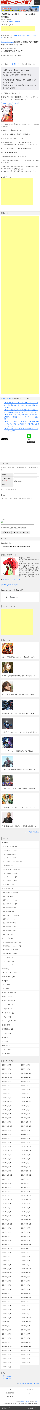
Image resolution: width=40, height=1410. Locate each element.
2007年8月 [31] (26, 1301)
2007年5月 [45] (7, 1309)
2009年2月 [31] (26, 1265)
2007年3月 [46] (7, 1313)
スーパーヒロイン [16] (9, 1021)
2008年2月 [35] (26, 1289)
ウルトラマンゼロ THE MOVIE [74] (12, 861)
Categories (10, 1393)
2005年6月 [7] (25, 1354)
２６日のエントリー (7, 42)
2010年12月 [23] (26, 1220)
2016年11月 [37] (7, 1077)
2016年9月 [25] (7, 1081)
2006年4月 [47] (26, 1334)
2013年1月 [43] (7, 1171)
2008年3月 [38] (7, 1289)
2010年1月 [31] (7, 1244)
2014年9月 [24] (7, 1130)
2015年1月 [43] (7, 1122)
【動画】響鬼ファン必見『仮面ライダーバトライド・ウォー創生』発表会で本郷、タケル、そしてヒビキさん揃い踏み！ (21, 405)
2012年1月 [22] (7, 1195)
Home (10, 1389)
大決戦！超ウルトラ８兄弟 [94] (11, 869)
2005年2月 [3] (25, 1362)
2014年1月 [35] (7, 1146)
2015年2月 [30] (26, 1118)
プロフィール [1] (7, 1049)
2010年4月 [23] (26, 1236)
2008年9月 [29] (7, 1277)
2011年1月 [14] (7, 1220)
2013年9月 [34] (7, 1154)
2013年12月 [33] (26, 1146)
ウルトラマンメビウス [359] (10, 873)
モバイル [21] (6, 1041)
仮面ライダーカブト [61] (9, 926)
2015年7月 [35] (7, 1110)
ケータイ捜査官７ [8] (8, 1000)
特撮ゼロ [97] (6, 1045)
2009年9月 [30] (7, 1252)
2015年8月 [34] (26, 1106)
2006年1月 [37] (7, 1342)
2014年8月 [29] (26, 1130)
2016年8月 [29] (26, 1081)
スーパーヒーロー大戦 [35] (10, 972)
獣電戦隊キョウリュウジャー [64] (12, 946)
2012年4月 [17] (26, 1187)
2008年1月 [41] (7, 1293)
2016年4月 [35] (26, 1089)
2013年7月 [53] (7, 1159)
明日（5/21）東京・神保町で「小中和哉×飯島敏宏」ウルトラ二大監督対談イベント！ (20, 826)
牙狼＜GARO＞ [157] (8, 976)
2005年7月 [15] (7, 1354)
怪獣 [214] (5, 981)
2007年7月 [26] (7, 1305)
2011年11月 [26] (7, 1199)
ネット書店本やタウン (15, 64)
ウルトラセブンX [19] (8, 884)
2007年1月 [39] (7, 1318)
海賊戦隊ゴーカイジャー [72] (10, 953)
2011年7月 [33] (7, 1208)
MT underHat (7, 1378)
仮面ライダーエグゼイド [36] (10, 892)
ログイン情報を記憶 (10, 489)
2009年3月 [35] (7, 1265)
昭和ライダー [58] (7, 934)
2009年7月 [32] (7, 1256)
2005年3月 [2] (6, 1362)
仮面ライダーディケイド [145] (11, 915)
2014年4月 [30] (26, 1138)
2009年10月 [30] (26, 1248)
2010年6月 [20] (26, 1232)
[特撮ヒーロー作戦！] (20, 2)
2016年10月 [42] (26, 1077)
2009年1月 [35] (7, 1269)
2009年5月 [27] (7, 1260)
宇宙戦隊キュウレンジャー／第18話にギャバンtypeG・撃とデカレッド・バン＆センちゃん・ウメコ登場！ (20, 713)
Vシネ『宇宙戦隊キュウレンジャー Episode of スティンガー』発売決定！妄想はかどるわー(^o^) (20, 657)
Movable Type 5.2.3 (24, 1401)
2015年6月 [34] (26, 1110)
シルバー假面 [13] (7, 1005)
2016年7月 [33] (7, 1085)
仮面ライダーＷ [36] (8, 911)
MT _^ (37, 1401)
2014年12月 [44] (26, 1122)
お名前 (4, 474)
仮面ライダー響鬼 (14, 21)
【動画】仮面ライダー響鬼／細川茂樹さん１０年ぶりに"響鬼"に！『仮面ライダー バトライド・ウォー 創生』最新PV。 (21, 417)
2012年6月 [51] (26, 1183)
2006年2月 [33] (26, 1338)
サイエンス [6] (6, 1033)
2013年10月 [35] (26, 1150)
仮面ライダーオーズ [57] (9, 907)
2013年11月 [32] (7, 1150)
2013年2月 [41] (26, 1167)
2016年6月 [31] (26, 1085)
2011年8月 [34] (26, 1203)
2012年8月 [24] (26, 1179)
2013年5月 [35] (7, 1163)
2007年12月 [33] (26, 1293)
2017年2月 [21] (26, 1069)
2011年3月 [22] (7, 1216)
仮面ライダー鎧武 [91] (9, 896)
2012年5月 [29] (7, 1187)
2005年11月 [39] (7, 1346)
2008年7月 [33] (7, 1281)
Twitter (10, 1396)
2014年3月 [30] (7, 1142)
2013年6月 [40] (26, 1159)
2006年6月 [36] (26, 1330)
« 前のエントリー (6, 1408)
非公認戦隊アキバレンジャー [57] (12, 942)
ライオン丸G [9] (7, 1009)
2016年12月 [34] (26, 1073)
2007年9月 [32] (7, 1301)
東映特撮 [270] (6, 969)
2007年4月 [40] (26, 1309)
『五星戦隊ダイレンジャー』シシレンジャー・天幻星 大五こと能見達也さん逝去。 (20, 807)
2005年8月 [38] (26, 1350)
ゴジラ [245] (6, 984)
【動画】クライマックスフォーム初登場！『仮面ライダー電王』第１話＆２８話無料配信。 (20, 788)
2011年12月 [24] (26, 1195)
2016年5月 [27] (7, 1089)
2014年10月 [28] (26, 1126)
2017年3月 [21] (7, 1069)
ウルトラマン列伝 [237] (9, 854)
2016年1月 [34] (7, 1097)
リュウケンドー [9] (8, 1013)
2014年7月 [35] (7, 1134)
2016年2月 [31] (26, 1093)
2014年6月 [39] (26, 1134)
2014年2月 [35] (26, 1142)
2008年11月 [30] (7, 1273)
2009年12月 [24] (26, 1244)
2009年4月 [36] (26, 1260)
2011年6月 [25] (26, 1208)
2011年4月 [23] (26, 1212)
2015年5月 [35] (7, 1114)
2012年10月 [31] (26, 1175)
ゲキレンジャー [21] (8, 961)
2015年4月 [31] (26, 1114)
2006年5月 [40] (7, 1334)
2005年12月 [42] (26, 1342)
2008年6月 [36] (26, 1281)
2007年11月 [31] (7, 1297)
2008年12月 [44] (26, 1269)
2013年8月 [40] (26, 1154)
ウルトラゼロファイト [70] (10, 850)
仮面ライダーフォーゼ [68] (10, 904)
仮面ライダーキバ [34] (9, 919)
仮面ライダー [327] (8, 888)
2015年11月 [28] (7, 1102)
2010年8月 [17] (26, 1228)
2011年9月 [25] (7, 1203)
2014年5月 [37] (7, 1138)
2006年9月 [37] (7, 1326)
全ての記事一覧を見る (32, 832)
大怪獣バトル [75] (7, 865)
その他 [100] (6, 1053)
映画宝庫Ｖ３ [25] (7, 1029)
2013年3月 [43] (7, 1167)
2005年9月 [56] (7, 1350)
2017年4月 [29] (26, 1065)
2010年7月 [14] (7, 1232)
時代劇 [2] (5, 1037)
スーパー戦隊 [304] (8, 938)
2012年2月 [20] (26, 1191)
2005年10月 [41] (26, 1346)
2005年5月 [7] (6, 1358)
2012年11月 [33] (7, 1175)
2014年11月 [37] (7, 1126)
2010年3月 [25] (7, 1240)
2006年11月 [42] (7, 1322)
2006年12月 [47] (26, 1318)
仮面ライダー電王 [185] (9, 923)
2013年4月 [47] (26, 1163)
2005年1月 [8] (6, 1366)
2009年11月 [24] (7, 1248)
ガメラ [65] (6, 988)
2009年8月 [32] (26, 1252)
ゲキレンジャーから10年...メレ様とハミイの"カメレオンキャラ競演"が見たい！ (20, 694)
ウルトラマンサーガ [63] (9, 858)
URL (3, 485)
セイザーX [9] (6, 1017)
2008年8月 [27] (26, 1277)
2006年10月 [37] (26, 1322)
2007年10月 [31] (26, 1297)
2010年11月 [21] (7, 1224)
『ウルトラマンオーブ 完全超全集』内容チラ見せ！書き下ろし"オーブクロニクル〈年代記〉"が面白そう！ (20, 751)
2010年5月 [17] (7, 1236)
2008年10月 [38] (26, 1273)
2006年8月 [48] (26, 1326)
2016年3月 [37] (7, 1093)
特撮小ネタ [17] (7, 996)
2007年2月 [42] (26, 1313)
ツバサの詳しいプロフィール (11, 580)
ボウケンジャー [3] (8, 965)
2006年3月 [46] (7, 1338)
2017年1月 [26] (7, 1073)
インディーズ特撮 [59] (9, 992)
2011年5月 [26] (7, 1212)
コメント (6, 495)
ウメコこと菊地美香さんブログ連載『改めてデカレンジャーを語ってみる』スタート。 (20, 676)
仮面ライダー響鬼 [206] (9, 930)
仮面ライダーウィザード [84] (10, 900)
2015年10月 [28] (26, 1102)
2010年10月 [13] (26, 1224)
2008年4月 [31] (26, 1285)
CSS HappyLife (7, 1376)
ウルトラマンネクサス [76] (10, 880)
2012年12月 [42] (26, 1171)
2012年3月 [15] (7, 1191)
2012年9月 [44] (7, 1179)
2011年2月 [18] (26, 1216)
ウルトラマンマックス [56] (10, 877)
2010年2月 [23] (26, 1240)
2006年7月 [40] (7, 1330)
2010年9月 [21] (7, 1228)
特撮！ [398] (6, 1025)
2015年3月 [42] (7, 1118)
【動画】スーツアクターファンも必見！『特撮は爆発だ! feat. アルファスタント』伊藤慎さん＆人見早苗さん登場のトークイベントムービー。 (21, 424)
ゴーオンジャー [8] (8, 957)
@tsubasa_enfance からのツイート (12, 585)
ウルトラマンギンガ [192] (10, 846)
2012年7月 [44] (7, 1183)
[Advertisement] (18, 28)
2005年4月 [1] (25, 1358)
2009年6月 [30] (26, 1256)
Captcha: (4, 519)
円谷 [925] (5, 842)
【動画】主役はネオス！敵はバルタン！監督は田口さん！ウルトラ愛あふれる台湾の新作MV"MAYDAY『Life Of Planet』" (20, 770)
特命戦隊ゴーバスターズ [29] (10, 949)
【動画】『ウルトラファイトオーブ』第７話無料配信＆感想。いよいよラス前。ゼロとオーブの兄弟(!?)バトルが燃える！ (20, 732)
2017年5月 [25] (7, 1065)
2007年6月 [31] (26, 1305)
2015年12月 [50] (26, 1097)
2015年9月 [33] (7, 1106)
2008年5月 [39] (7, 1285)
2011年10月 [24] (26, 1199)
